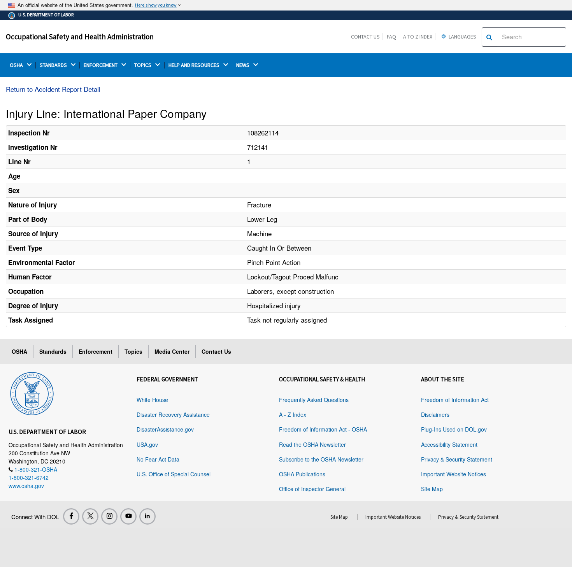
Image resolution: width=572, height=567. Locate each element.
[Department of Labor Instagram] (109, 516)
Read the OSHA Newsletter (312, 444)
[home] (32, 392)
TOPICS (143, 65)
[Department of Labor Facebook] (71, 516)
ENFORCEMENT (101, 65)
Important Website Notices (453, 474)
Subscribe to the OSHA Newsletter (321, 459)
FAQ (391, 36)
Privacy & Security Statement (456, 459)
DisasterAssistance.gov (165, 429)
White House (152, 400)
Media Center (171, 351)
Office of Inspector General (312, 489)
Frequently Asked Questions (314, 400)
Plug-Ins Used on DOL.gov (454, 429)
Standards (53, 351)
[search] (489, 37)
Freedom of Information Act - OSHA (323, 429)
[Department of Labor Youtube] (128, 516)
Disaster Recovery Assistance (173, 414)
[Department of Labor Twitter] (90, 516)
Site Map (432, 489)
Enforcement (95, 351)
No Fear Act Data (158, 459)
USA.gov (147, 444)
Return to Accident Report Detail (53, 89)
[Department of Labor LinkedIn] (147, 516)
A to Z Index (417, 36)
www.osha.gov (26, 486)
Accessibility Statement (449, 444)
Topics (133, 351)
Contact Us (365, 36)
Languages (461, 36)
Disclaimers (435, 414)
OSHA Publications (302, 474)
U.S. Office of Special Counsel (174, 474)
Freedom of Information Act (455, 400)
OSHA (17, 65)
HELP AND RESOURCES (194, 65)
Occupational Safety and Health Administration (80, 36)
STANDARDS (54, 65)
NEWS (243, 65)
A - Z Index (292, 414)
